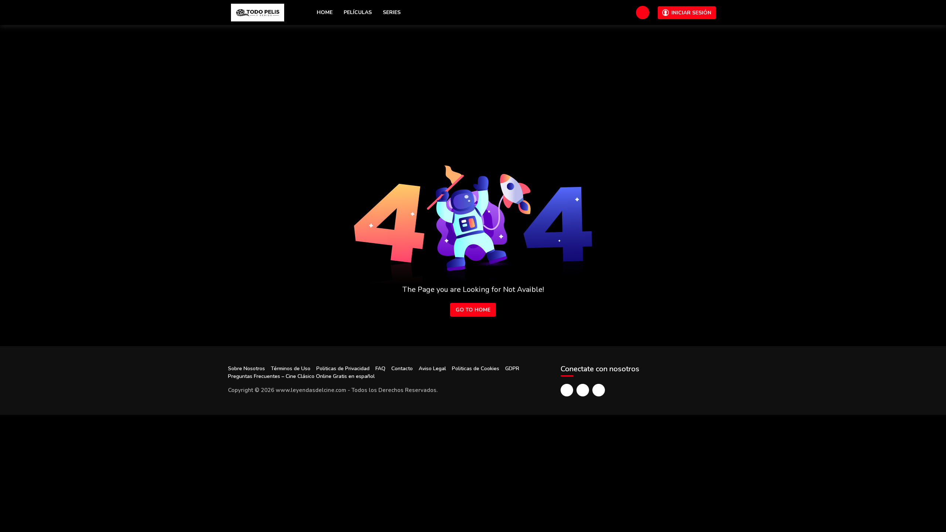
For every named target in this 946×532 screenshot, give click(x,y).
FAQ (380, 368)
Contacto (402, 368)
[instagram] (598, 390)
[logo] (257, 12)
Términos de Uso (290, 368)
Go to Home (473, 309)
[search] (642, 12)
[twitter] (582, 390)
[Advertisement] (473, 80)
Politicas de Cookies (475, 368)
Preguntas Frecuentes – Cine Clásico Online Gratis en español (301, 376)
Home (325, 12)
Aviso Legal (432, 368)
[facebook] (567, 390)
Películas (358, 12)
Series (392, 12)
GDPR (512, 368)
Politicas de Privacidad (343, 368)
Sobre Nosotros (246, 368)
